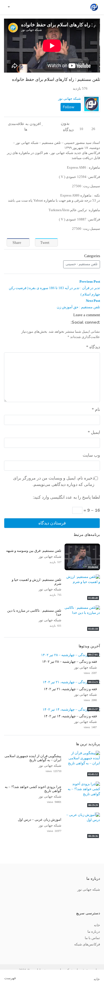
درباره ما (93, 931)
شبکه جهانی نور (69, 99)
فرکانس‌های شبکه (87, 944)
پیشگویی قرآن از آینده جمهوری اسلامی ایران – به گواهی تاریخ (33, 758)
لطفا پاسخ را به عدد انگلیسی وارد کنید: (66, 497)
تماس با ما (92, 938)
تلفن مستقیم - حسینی (82, 264)
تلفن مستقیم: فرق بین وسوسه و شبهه (33, 551)
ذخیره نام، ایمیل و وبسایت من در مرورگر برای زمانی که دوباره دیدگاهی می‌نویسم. (53, 481)
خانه (97, 925)
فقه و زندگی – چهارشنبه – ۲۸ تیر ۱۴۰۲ (69, 662)
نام (96, 409)
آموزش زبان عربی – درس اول (39, 820)
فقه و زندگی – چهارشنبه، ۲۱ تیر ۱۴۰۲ (70, 689)
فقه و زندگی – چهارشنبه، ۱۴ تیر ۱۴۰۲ (70, 716)
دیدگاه (93, 347)
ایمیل (94, 432)
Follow (69, 107)
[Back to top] (15, 953)
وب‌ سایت (91, 455)
